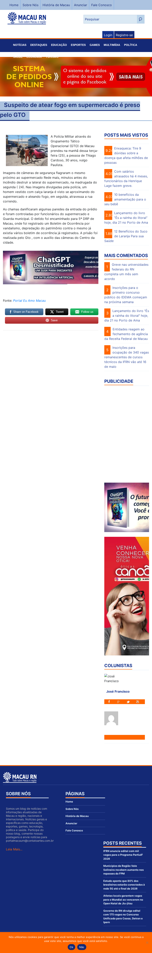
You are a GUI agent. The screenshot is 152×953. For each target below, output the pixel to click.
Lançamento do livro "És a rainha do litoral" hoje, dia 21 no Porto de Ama (126, 315)
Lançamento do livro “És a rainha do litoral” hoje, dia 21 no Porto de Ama (126, 217)
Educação (59, 44)
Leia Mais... (14, 849)
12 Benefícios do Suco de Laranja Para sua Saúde (125, 236)
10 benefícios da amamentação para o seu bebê (125, 199)
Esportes (78, 44)
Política (130, 44)
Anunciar (80, 5)
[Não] (147, 942)
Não (81, 947)
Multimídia (112, 44)
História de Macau (56, 5)
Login (108, 35)
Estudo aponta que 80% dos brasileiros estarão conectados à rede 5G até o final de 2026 (124, 884)
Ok (71, 947)
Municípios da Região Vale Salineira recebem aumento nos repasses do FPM (123, 869)
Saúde (18, 56)
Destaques (38, 44)
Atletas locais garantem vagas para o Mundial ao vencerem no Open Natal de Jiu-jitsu (123, 899)
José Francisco (118, 691)
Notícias (19, 44)
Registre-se (124, 35)
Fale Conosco (101, 5)
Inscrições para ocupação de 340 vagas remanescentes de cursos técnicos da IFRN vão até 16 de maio (126, 357)
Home (14, 5)
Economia (34, 56)
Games (95, 44)
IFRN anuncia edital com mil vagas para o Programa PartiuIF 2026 (123, 854)
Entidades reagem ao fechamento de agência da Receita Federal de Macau (126, 334)
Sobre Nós (30, 5)
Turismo (52, 56)
